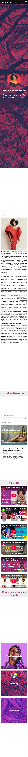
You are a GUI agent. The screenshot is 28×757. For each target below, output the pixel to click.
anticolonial (4, 291)
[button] (25, 444)
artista (3, 257)
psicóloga (4, 256)
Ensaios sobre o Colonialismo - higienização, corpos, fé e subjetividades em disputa (14, 318)
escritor (24, 256)
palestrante (21, 257)
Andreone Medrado (6, 2)
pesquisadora (17, 256)
